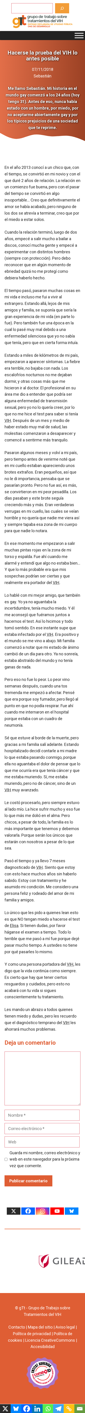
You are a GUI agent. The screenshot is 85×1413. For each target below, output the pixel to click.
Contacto (16, 1327)
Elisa (14, 925)
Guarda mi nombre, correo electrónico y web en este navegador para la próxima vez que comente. (45, 1159)
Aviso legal (65, 1327)
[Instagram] (42, 1211)
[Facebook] (28, 1211)
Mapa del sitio (40, 1327)
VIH (8, 420)
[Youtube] (57, 1211)
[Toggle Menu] (79, 35)
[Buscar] (62, 8)
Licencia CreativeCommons (50, 1340)
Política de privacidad (32, 1333)
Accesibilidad (43, 1346)
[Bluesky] (71, 1211)
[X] (13, 1211)
